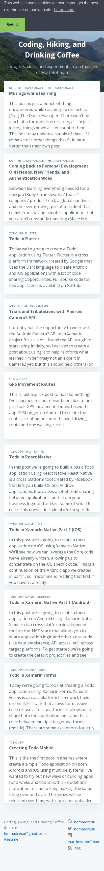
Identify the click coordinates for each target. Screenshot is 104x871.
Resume (11, 839)
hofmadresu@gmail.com (25, 833)
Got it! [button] (12, 24)
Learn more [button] (64, 10)
